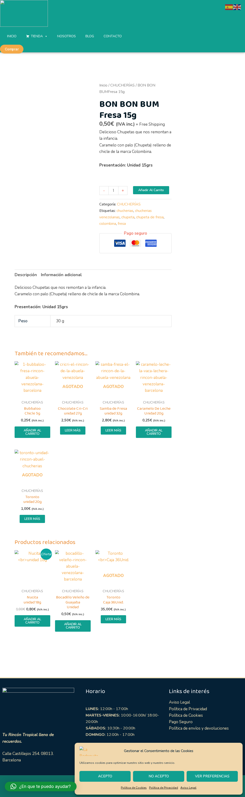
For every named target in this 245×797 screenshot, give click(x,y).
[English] (237, 7)
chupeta (127, 217)
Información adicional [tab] (61, 275)
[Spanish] (229, 7)
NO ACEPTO (159, 776)
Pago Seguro (181, 722)
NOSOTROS (66, 36)
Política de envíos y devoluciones (199, 728)
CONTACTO (113, 36)
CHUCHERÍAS (122, 85)
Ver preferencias (212, 776)
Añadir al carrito (151, 190)
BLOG (89, 36)
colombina (107, 223)
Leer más (73, 430)
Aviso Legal (188, 788)
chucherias (125, 210)
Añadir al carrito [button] (32, 432)
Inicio (103, 85)
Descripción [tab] (26, 275)
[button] (41, 786)
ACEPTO (105, 776)
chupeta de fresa (150, 217)
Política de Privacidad (163, 788)
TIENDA (37, 36)
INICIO (12, 36)
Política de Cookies (134, 788)
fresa (122, 223)
